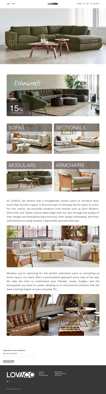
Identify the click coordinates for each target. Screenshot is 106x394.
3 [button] (97, 57)
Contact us (42, 372)
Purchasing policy (43, 375)
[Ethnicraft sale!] (53, 116)
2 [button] (95, 57)
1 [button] (93, 57)
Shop (13, 3)
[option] (53, 36)
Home (8, 3)
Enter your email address (10, 353)
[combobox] (79, 4)
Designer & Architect (60, 373)
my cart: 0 (96, 3)
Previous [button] (11, 43)
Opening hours (59, 372)
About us (41, 373)
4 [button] (99, 57)
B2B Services (58, 375)
